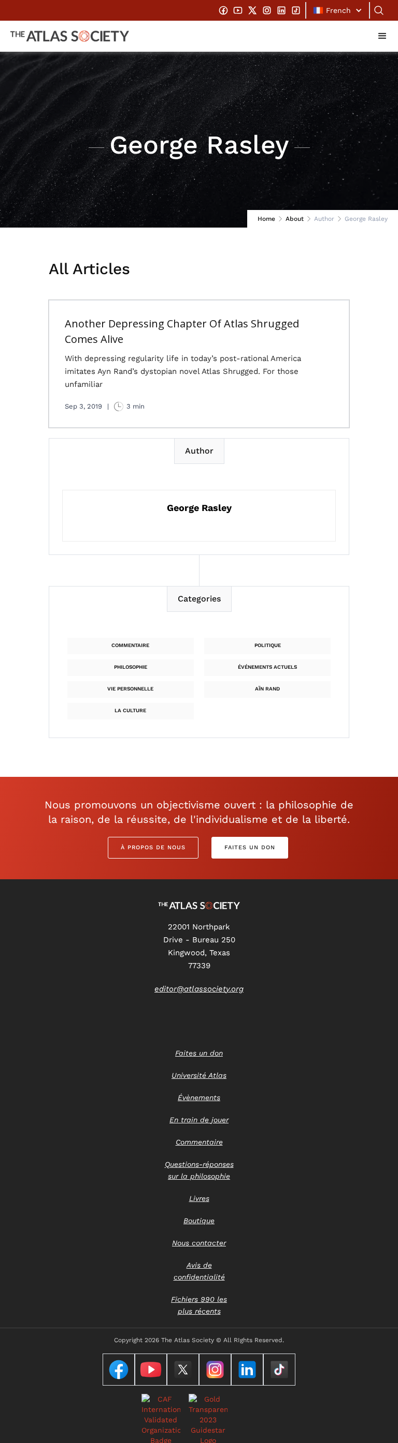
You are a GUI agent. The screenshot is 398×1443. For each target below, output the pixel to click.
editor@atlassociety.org (199, 989)
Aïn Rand (267, 689)
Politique (267, 645)
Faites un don (249, 847)
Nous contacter (199, 1243)
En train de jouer (199, 1120)
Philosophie (130, 667)
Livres (199, 1198)
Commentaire (130, 645)
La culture (130, 710)
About (295, 218)
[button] (337, 10)
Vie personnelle (130, 689)
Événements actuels (267, 667)
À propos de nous (153, 847)
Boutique (199, 1220)
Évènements (199, 1097)
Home (266, 218)
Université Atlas (199, 1075)
